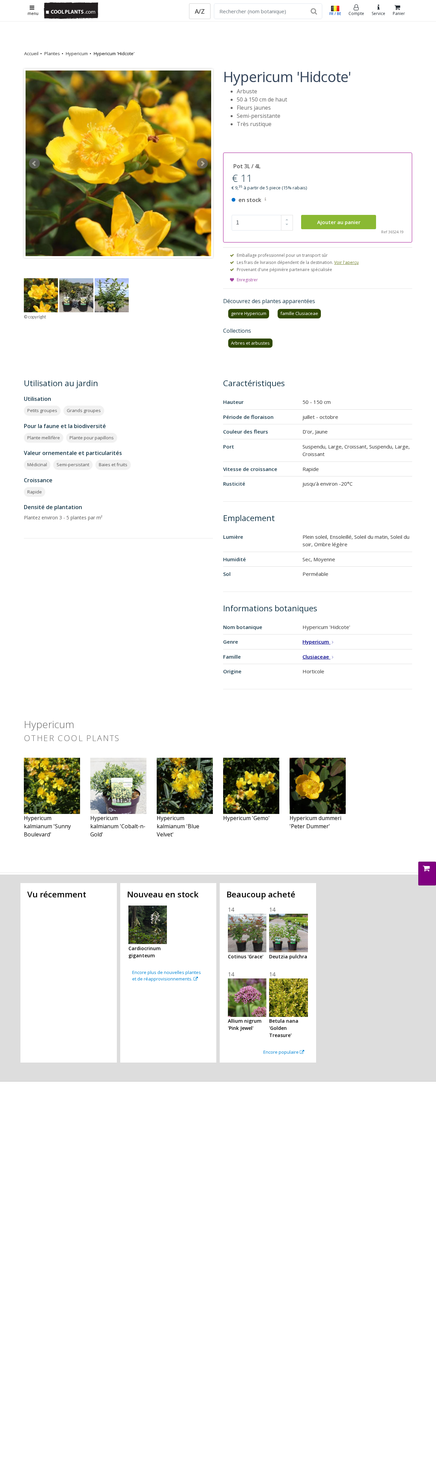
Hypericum (77, 53)
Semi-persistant (73, 464)
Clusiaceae (316, 656)
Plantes (52, 53)
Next (202, 163)
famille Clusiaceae (299, 313)
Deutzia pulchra (288, 956)
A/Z (200, 11)
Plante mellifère (43, 438)
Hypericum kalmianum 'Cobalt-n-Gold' (117, 826)
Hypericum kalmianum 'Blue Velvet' (178, 826)
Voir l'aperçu (346, 262)
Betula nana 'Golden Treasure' (283, 1028)
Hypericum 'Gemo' (246, 818)
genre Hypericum (248, 313)
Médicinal (37, 464)
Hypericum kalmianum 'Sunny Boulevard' (47, 826)
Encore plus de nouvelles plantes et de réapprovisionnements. (166, 975)
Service (378, 13)
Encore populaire (281, 1052)
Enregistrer (247, 280)
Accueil (31, 53)
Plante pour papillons (91, 438)
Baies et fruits (113, 464)
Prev (34, 163)
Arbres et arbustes (250, 343)
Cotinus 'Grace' (245, 956)
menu (33, 13)
